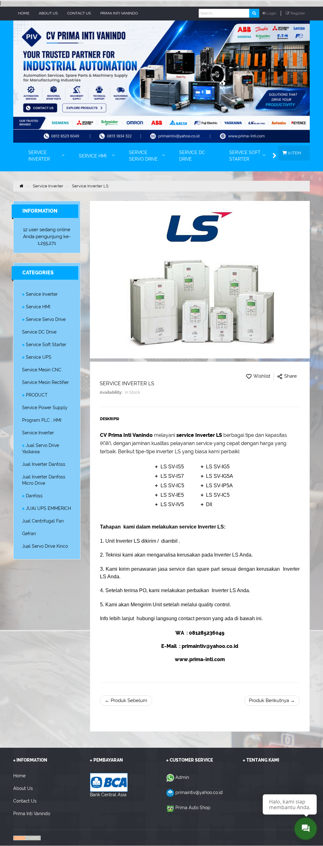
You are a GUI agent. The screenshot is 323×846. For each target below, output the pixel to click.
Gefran (29, 533)
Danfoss (34, 495)
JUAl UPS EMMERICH (48, 508)
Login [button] (271, 13)
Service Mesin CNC (42, 369)
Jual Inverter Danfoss (43, 464)
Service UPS (38, 357)
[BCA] (109, 782)
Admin (182, 777)
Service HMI (38, 306)
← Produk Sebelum (126, 700)
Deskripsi (109, 419)
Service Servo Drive (46, 319)
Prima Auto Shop (192, 807)
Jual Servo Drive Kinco (45, 546)
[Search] (254, 13)
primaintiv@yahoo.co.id (199, 792)
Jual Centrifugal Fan (43, 520)
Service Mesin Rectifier (45, 382)
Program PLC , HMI (41, 420)
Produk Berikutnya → (272, 700)
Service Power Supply (45, 407)
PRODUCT (37, 394)
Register (298, 13)
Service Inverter (42, 294)
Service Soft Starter (46, 344)
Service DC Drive (39, 331)
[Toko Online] (27, 837)
